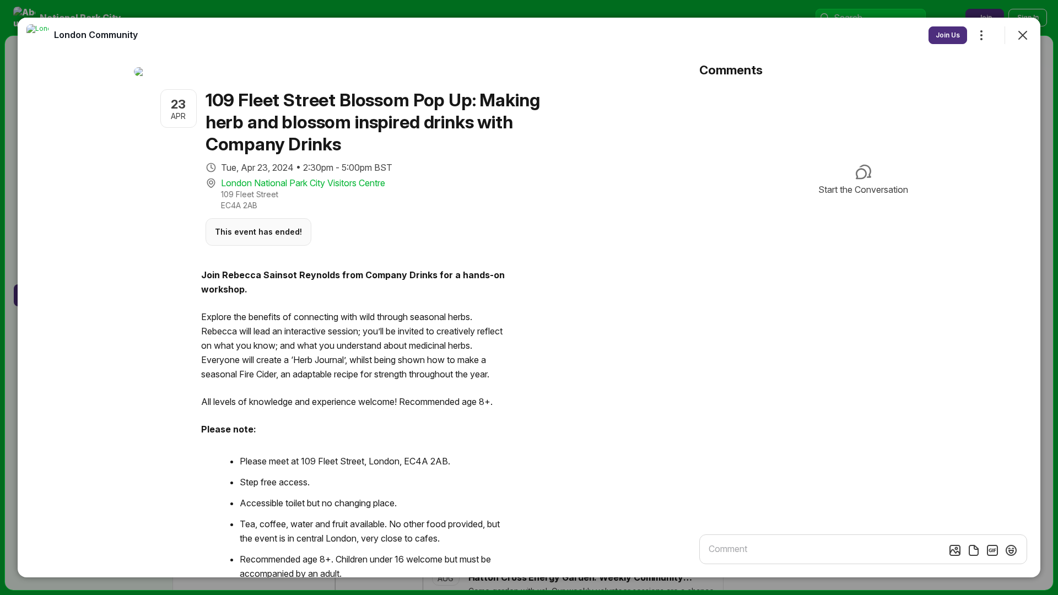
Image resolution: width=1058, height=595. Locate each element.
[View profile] (37, 35)
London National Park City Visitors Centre (303, 182)
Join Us (948, 35)
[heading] (96, 35)
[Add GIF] (992, 550)
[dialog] (529, 297)
